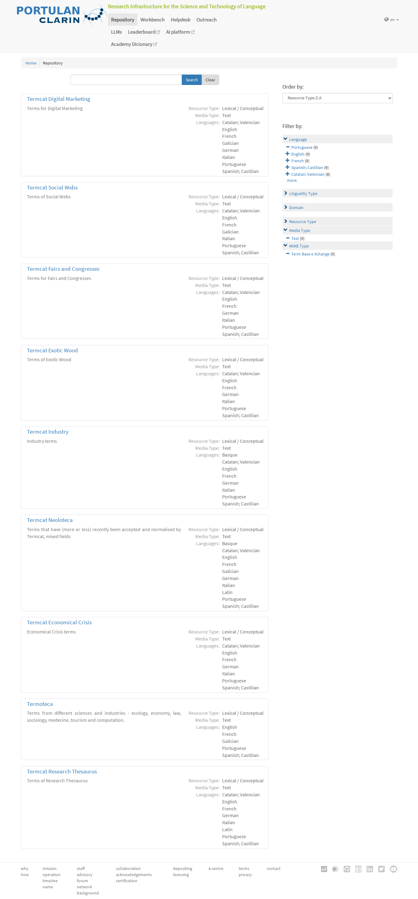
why (24, 868)
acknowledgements (134, 874)
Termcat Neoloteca (50, 519)
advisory (84, 874)
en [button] (393, 19)
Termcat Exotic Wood (52, 350)
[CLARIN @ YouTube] (391, 868)
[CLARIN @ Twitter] (379, 868)
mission (50, 868)
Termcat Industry (48, 431)
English (297, 154)
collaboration (128, 868)
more (292, 180)
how (25, 874)
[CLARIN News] (356, 868)
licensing (181, 874)
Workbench (152, 19)
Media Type (299, 230)
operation (52, 874)
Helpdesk (180, 19)
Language (298, 139)
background (88, 893)
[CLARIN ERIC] (322, 868)
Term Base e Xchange (310, 254)
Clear (210, 80)
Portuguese (301, 147)
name (48, 887)
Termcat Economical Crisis (59, 622)
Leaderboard (142, 31)
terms (244, 868)
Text (295, 238)
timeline (50, 880)
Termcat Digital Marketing (58, 98)
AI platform (178, 31)
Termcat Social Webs (52, 187)
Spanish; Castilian (307, 167)
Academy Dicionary (132, 44)
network (84, 887)
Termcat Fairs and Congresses (63, 268)
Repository (122, 19)
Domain (296, 207)
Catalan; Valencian (308, 174)
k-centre (216, 868)
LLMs (116, 31)
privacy (245, 874)
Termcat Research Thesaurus (62, 771)
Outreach (206, 19)
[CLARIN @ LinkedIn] (367, 868)
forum (82, 880)
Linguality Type (303, 193)
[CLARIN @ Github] (344, 868)
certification (126, 880)
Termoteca (40, 703)
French (297, 160)
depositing (182, 868)
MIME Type (299, 246)
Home (30, 63)
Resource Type (302, 221)
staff (81, 868)
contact (274, 868)
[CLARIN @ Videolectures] (333, 868)
